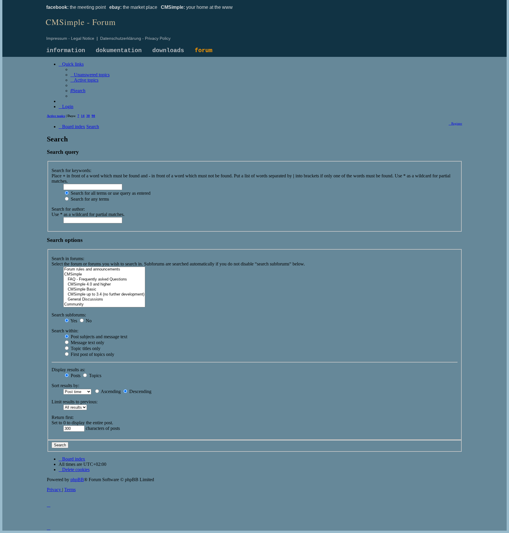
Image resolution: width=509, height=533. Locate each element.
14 (83, 116)
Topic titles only (85, 348)
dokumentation (119, 50)
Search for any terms (89, 199)
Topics (94, 375)
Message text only (87, 342)
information (65, 50)
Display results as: (68, 369)
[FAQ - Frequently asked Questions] (104, 279)
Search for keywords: (71, 170)
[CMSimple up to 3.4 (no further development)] (104, 294)
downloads (168, 50)
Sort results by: (65, 385)
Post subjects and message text (98, 336)
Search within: (65, 330)
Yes (73, 320)
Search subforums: (69, 314)
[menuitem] (90, 74)
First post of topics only (92, 354)
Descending (139, 391)
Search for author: (68, 209)
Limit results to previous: (74, 401)
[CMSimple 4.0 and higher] (104, 284)
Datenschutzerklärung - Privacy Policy (135, 38)
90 (93, 116)
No (88, 320)
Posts (75, 375)
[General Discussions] (104, 299)
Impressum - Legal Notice (70, 38)
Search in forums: (68, 258)
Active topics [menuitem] (56, 116)
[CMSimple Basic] (104, 289)
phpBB (77, 479)
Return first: (63, 417)
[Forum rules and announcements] (104, 269)
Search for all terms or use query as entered (110, 193)
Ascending (110, 391)
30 (88, 116)
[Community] (104, 304)
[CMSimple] (104, 274)
